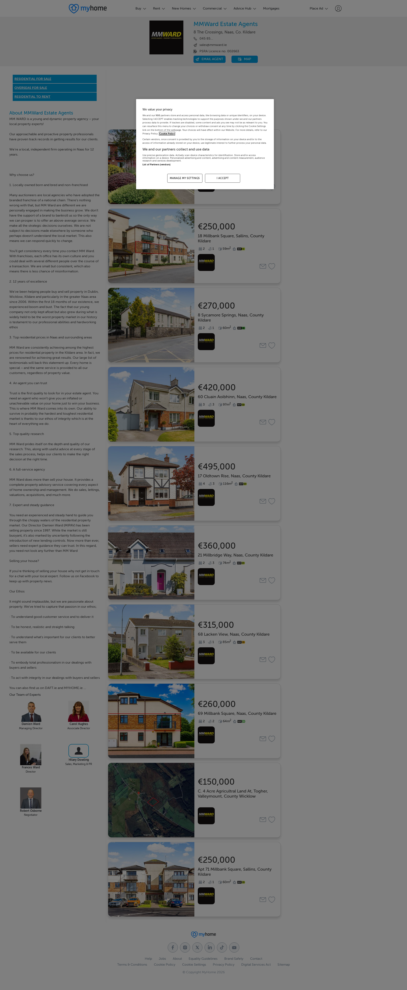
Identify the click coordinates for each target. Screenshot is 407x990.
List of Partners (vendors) (156, 164)
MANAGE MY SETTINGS (185, 178)
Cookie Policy (167, 133)
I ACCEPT (223, 178)
